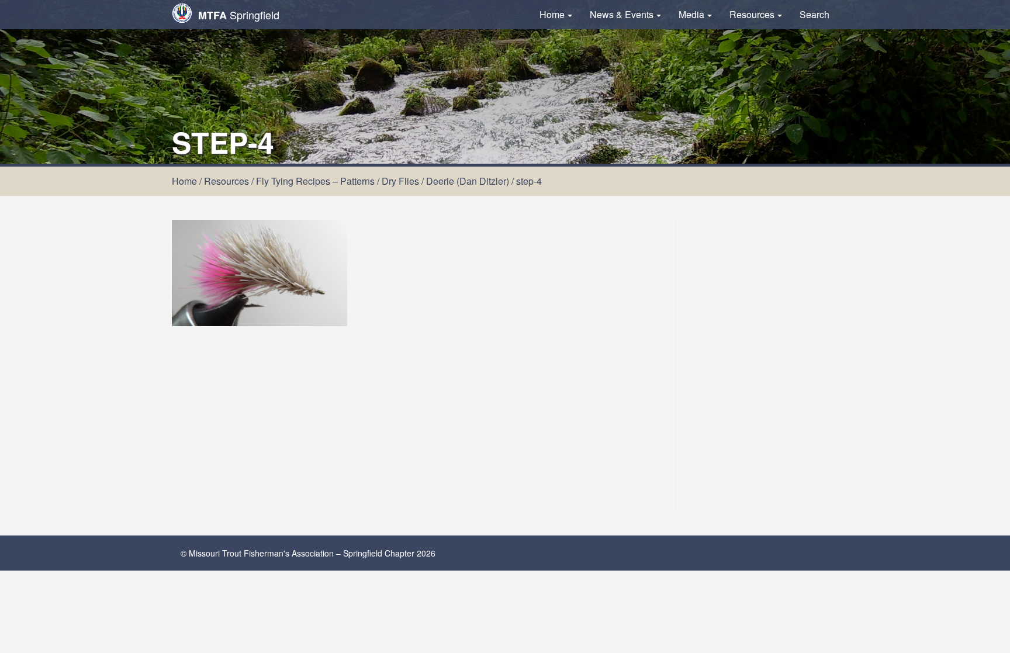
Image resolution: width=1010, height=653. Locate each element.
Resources (751, 14)
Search (814, 14)
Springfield (238, 15)
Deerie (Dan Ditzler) (467, 181)
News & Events (621, 14)
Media (691, 14)
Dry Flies (400, 181)
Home (552, 14)
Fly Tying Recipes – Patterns (315, 181)
